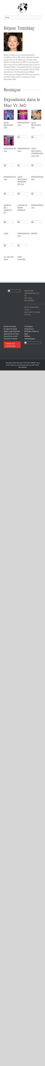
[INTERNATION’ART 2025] (9, 141)
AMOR (6, 234)
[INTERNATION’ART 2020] (23, 225)
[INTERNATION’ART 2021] (36, 197)
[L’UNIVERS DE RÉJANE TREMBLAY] (23, 197)
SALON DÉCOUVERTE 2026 (8, 125)
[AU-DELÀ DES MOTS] (9, 249)
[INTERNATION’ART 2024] (23, 141)
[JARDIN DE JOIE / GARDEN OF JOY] (9, 197)
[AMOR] (9, 225)
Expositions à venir (11, 336)
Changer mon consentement (10, 345)
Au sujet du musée (10, 329)
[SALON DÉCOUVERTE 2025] (36, 115)
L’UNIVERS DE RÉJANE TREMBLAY (22, 207)
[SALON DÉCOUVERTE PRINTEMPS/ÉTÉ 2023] (23, 169)
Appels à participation (12, 331)
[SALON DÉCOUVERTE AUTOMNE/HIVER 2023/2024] (36, 141)
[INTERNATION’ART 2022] (36, 169)
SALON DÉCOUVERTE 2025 (36, 125)
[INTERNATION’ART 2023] (9, 169)
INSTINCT (34, 234)
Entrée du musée (10, 326)
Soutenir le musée (10, 339)
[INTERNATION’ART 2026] (23, 115)
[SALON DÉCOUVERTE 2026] (9, 115)
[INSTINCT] (36, 225)
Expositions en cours (11, 334)
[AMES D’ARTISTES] (23, 249)
